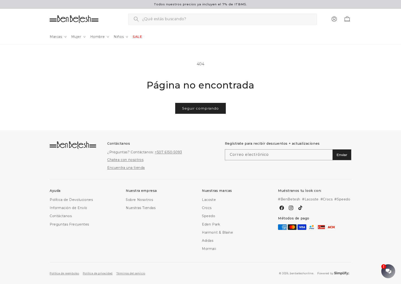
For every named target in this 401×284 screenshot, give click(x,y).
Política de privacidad (98, 273)
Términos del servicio (130, 273)
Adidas (207, 240)
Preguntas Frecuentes (69, 224)
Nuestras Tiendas (141, 208)
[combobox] (222, 19)
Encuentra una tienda (126, 168)
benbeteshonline (302, 273)
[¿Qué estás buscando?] (136, 19)
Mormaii (209, 249)
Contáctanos (61, 216)
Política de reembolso (64, 273)
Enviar (341, 155)
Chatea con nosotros (125, 160)
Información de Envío (68, 208)
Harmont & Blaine (217, 232)
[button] (57, 37)
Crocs (207, 208)
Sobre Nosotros (139, 200)
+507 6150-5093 (168, 152)
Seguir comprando (200, 108)
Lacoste (209, 200)
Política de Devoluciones (71, 200)
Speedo (208, 216)
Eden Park (211, 224)
